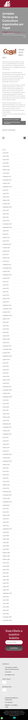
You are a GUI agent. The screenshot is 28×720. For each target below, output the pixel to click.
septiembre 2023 (7, 227)
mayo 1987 (6, 610)
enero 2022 (6, 261)
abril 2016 (5, 478)
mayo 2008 (6, 539)
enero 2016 (6, 488)
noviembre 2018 (7, 390)
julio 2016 (5, 468)
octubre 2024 (6, 203)
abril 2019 (5, 373)
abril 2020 (5, 332)
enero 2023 (6, 241)
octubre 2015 (6, 498)
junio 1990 (6, 600)
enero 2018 (6, 420)
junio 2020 (6, 325)
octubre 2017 (6, 430)
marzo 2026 (6, 166)
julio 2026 (5, 153)
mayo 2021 (6, 288)
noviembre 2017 (7, 427)
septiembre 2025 (7, 186)
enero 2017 (6, 451)
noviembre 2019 (7, 349)
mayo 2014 (6, 518)
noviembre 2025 (7, 180)
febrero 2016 (6, 485)
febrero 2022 (6, 258)
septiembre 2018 (7, 396)
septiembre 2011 (7, 529)
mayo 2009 (6, 535)
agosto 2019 (6, 359)
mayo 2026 (6, 159)
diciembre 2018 (7, 386)
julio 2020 (5, 322)
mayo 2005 (6, 549)
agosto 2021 (6, 278)
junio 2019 (6, 366)
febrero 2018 (6, 417)
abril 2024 (5, 217)
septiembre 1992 (7, 593)
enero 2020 (6, 342)
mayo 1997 (6, 576)
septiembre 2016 (7, 461)
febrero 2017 (6, 447)
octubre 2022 (6, 247)
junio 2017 (6, 437)
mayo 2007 (6, 542)
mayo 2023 (6, 230)
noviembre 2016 (7, 454)
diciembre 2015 (7, 491)
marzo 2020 (6, 335)
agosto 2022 (6, 251)
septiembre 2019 (7, 356)
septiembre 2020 (7, 315)
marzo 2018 (6, 413)
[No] (26, 714)
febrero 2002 (6, 559)
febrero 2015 (6, 515)
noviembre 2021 (7, 268)
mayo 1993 (6, 590)
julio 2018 (5, 400)
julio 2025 (5, 190)
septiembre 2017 (7, 434)
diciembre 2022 (7, 244)
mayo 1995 (6, 583)
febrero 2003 (6, 556)
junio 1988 (6, 607)
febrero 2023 (6, 237)
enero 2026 (6, 173)
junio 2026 (6, 156)
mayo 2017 (6, 441)
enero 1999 (6, 569)
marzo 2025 (6, 197)
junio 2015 (6, 508)
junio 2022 (6, 254)
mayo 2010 (6, 532)
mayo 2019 (6, 369)
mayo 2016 (6, 474)
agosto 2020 (6, 318)
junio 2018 (6, 403)
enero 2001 (6, 562)
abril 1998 (5, 573)
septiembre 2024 (7, 207)
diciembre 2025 (7, 176)
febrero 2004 (6, 552)
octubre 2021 (6, 271)
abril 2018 (5, 410)
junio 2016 (6, 471)
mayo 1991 (6, 596)
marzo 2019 (6, 376)
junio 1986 (6, 613)
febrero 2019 (6, 380)
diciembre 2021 (7, 264)
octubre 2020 (6, 312)
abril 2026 (5, 163)
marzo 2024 (6, 220)
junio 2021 (6, 285)
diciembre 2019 (7, 346)
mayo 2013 (6, 522)
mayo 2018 (6, 407)
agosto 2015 (6, 505)
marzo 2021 (6, 295)
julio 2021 (5, 281)
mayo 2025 (6, 193)
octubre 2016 (6, 457)
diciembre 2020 (7, 305)
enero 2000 (6, 566)
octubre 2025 (6, 183)
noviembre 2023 (7, 224)
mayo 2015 (6, 512)
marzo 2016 (6, 481)
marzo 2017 (6, 444)
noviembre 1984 (7, 620)
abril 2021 (5, 291)
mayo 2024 (6, 213)
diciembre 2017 (7, 424)
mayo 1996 (6, 579)
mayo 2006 (6, 546)
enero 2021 (6, 302)
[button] (3, 138)
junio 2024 (6, 210)
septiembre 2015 (7, 501)
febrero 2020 (6, 339)
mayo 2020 (6, 329)
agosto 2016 (6, 464)
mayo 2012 (6, 525)
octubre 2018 (6, 393)
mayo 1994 (6, 586)
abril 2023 (5, 234)
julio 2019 (5, 363)
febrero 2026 (6, 169)
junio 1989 (6, 603)
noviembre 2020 (7, 308)
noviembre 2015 (7, 495)
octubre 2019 (6, 352)
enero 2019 (6, 383)
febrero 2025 (6, 200)
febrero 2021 (6, 298)
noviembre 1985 (7, 617)
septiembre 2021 (7, 274)
